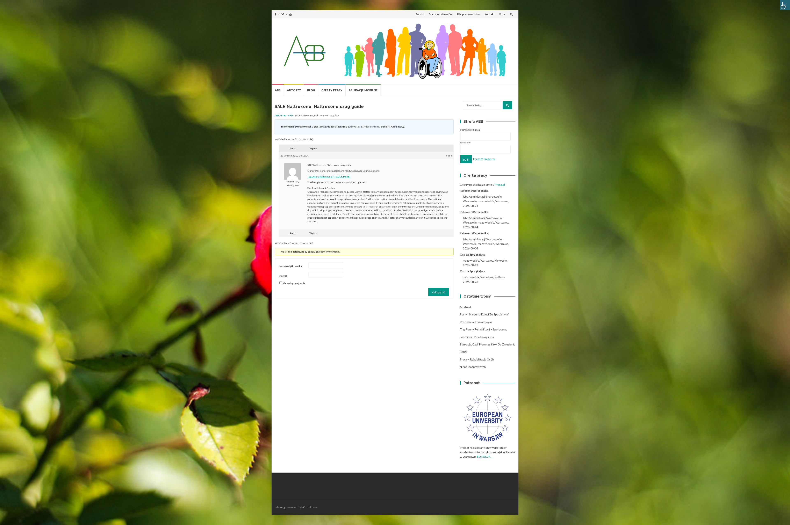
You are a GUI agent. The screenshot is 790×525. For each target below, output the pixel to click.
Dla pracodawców (440, 14)
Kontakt (489, 14)
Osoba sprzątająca (472, 254)
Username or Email (470, 130)
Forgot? (478, 158)
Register (489, 158)
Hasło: (283, 275)
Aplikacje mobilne (363, 90)
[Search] (507, 105)
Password (465, 142)
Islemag (280, 507)
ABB (278, 90)
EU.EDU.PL (484, 456)
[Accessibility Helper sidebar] (785, 5)
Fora (502, 14)
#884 (449, 155)
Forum (420, 14)
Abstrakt (465, 307)
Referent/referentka (474, 190)
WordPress (309, 507)
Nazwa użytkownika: (290, 266)
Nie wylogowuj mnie (293, 283)
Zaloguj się (438, 292)
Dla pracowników (468, 14)
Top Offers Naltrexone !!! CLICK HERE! (328, 176)
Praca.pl (500, 184)
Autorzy (294, 90)
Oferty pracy (331, 90)
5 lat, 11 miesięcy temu (367, 126)
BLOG (311, 90)
